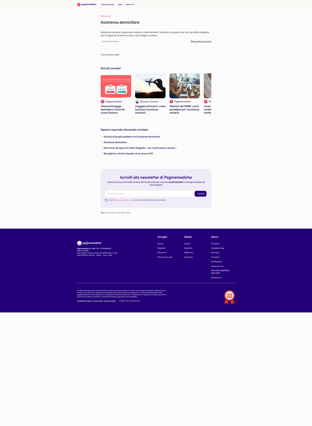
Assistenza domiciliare (115, 142)
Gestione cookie (110, 301)
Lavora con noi (217, 266)
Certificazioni (216, 262)
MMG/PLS (188, 253)
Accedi (160, 244)
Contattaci (215, 257)
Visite (120, 4)
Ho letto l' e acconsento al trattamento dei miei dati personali (137, 200)
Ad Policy (215, 253)
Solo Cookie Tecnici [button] (15, 421)
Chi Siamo (215, 244)
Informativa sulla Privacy (123, 200)
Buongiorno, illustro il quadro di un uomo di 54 (128, 153)
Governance (216, 278)
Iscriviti (201, 193)
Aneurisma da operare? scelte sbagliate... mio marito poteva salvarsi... (140, 148)
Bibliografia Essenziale (201, 41)
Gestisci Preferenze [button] (41, 421)
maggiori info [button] (20, 414)
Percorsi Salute (107, 4)
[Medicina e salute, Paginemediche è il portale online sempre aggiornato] (86, 4)
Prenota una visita (164, 257)
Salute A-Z (130, 4)
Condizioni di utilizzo (84, 301)
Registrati (161, 248)
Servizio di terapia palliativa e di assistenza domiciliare (132, 136)
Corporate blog (217, 248)
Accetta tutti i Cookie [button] (67, 421)
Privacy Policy (98, 301)
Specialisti (188, 257)
